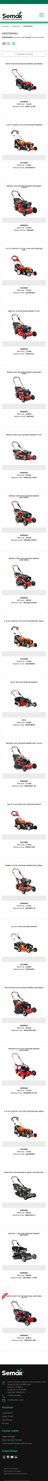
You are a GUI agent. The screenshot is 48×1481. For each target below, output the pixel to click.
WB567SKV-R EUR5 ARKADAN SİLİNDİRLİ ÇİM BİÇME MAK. (24, 1172)
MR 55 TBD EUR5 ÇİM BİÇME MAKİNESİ (24, 682)
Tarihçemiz (7, 1413)
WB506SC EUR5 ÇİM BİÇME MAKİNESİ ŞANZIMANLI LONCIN (24, 186)
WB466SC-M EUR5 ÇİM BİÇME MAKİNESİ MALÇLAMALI (24, 865)
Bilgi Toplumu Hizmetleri (12, 1471)
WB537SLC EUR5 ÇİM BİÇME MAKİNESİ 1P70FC (24, 311)
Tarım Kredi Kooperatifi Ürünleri (17, 1443)
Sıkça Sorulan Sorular (12, 1440)
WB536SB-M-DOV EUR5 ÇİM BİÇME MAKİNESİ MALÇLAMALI (24, 1049)
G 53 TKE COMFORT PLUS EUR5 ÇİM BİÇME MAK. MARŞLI (24, 1111)
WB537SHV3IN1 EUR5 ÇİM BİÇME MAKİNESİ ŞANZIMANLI (24, 988)
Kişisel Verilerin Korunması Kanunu (16, 1474)
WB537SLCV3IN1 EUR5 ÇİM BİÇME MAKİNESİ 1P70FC (24, 435)
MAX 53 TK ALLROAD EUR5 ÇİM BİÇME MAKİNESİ (24, 804)
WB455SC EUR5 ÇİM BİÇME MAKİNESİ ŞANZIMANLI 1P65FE (24, 373)
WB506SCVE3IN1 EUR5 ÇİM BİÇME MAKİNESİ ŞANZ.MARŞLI (24, 496)
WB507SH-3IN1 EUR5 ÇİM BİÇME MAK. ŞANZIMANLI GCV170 (24, 1296)
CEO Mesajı (7, 1420)
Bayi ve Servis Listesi (11, 1468)
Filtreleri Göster (24, 54)
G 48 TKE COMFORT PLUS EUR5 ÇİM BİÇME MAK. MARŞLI (24, 621)
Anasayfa (5, 26)
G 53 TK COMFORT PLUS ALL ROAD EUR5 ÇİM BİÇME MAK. (24, 249)
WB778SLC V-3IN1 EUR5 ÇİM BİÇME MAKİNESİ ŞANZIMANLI (24, 1234)
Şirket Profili (7, 1416)
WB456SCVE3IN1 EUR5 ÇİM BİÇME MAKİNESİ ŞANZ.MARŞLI (24, 559)
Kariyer (5, 1423)
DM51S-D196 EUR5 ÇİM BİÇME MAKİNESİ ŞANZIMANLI (24, 64)
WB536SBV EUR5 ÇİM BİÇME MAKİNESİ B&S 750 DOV (24, 743)
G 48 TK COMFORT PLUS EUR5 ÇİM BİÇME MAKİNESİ (24, 125)
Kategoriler (16, 26)
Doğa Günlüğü (8, 1436)
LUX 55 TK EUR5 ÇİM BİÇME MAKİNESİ (24, 926)
